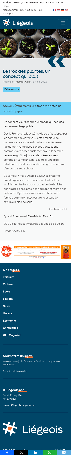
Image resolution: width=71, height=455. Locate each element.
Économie (9, 320)
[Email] (64, 452)
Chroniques (10, 328)
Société (8, 298)
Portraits (8, 277)
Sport (6, 291)
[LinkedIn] (35, 452)
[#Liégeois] (19, 23)
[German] (62, 9)
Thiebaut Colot (22, 81)
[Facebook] (7, 452)
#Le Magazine (12, 335)
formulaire (21, 371)
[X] (21, 452)
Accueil (7, 106)
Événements (11, 89)
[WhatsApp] (50, 452)
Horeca (7, 313)
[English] (66, 9)
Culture (8, 284)
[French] (54, 9)
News (6, 306)
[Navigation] (63, 22)
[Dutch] (58, 9)
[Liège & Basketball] (35, 251)
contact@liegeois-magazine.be (19, 405)
